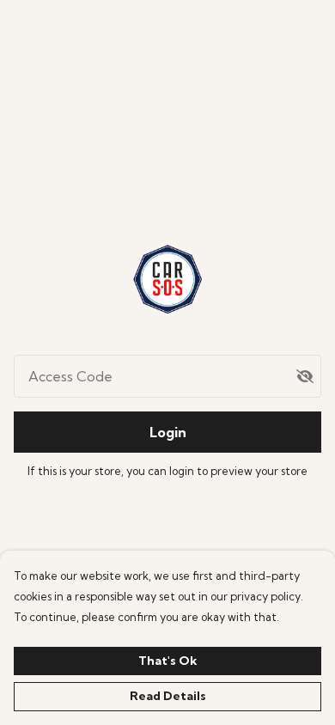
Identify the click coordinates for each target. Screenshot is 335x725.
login (183, 471)
